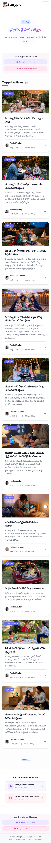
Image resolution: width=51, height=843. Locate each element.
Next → (27, 760)
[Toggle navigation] (45, 3)
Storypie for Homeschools (27, 68)
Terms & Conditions (35, 840)
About (11, 840)
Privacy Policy (20, 840)
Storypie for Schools (27, 62)
